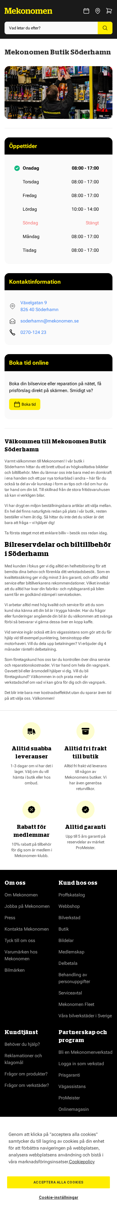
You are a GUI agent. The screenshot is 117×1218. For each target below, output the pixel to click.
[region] (58, 1167)
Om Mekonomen (21, 895)
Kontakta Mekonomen (27, 929)
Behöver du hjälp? (22, 1044)
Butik (63, 929)
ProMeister (69, 1098)
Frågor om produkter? (26, 1074)
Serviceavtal (70, 993)
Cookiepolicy (82, 1161)
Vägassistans (72, 1086)
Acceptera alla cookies (58, 1182)
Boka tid (29, 404)
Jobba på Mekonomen (27, 906)
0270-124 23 (33, 332)
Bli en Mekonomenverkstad (85, 1052)
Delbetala (68, 963)
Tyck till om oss (20, 940)
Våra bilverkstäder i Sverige (85, 1015)
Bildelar (66, 940)
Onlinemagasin (73, 1109)
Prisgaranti (69, 1075)
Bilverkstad (69, 917)
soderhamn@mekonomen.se (49, 321)
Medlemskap (71, 952)
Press (10, 917)
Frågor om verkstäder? (27, 1085)
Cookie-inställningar (58, 1197)
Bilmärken (15, 970)
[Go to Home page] (28, 11)
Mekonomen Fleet (76, 1004)
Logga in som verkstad (81, 1063)
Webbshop (69, 906)
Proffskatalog (71, 895)
